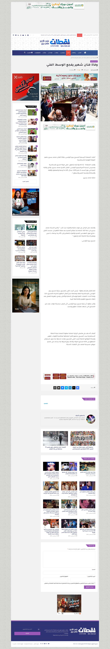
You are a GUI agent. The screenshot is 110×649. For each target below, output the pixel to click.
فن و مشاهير (89, 57)
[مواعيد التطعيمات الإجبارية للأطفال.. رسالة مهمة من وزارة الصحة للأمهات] (32, 122)
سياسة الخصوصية (28, 644)
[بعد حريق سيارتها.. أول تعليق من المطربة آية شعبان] (69, 466)
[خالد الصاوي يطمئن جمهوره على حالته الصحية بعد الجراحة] (51, 485)
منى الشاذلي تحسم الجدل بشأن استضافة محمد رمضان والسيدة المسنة (69, 511)
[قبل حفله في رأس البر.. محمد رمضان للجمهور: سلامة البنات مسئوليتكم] (69, 485)
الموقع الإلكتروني (64, 576)
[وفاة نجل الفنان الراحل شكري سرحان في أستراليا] (87, 466)
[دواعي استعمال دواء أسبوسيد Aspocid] (20, 227)
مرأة (45, 52)
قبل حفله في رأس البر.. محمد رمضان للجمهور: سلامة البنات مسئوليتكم (69, 493)
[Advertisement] (55, 21)
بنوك (57, 52)
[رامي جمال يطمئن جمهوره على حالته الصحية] (87, 485)
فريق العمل (36, 644)
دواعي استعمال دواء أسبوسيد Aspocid (21, 233)
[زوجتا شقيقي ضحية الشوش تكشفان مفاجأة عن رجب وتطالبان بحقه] (32, 139)
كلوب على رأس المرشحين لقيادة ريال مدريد (32, 249)
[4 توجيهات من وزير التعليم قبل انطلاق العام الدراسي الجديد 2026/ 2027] (32, 173)
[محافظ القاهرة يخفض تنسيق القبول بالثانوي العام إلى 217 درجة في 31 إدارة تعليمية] (32, 149)
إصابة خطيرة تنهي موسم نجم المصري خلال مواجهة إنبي (32, 233)
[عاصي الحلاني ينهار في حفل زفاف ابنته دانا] (87, 503)
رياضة (74, 52)
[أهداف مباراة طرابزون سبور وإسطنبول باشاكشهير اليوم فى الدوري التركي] (32, 112)
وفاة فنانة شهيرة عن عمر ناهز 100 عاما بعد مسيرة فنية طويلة (87, 531)
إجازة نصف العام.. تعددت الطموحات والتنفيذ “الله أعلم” (20, 264)
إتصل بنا (14, 644)
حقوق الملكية (20, 644)
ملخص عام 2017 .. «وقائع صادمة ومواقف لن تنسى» (20, 249)
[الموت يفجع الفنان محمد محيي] (32, 166)
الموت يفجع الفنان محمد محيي (69, 35)
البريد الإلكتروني (91, 576)
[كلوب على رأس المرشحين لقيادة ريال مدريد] (31, 243)
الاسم (93, 569)
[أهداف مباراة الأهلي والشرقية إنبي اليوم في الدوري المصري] (32, 131)
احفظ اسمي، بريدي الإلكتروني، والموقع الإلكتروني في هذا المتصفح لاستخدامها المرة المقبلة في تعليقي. (69, 583)
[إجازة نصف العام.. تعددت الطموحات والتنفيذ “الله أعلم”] (20, 258)
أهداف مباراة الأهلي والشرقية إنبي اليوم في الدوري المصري (21, 131)
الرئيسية (95, 57)
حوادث (50, 52)
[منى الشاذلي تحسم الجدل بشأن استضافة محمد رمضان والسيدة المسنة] (69, 503)
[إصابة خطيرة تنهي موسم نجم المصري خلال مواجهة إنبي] (31, 227)
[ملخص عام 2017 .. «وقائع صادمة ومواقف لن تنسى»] (20, 243)
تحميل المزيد (25, 181)
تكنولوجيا (38, 52)
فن (68, 52)
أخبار (80, 52)
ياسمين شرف (94, 70)
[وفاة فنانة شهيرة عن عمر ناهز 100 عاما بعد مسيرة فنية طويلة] (87, 523)
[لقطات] (55, 43)
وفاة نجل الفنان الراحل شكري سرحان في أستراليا (21, 157)
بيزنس (63, 52)
